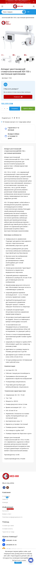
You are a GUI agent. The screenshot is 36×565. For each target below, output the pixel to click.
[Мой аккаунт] (34, 6)
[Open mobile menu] (2, 6)
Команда (5, 502)
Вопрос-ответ (6, 514)
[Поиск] (23, 11)
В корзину (15, 108)
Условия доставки (8, 525)
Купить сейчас (28, 108)
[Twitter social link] (14, 118)
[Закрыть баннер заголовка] (33, 2)
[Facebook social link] (12, 118)
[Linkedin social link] (19, 118)
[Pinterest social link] (17, 118)
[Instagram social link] (7, 487)
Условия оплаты (7, 529)
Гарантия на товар (8, 532)
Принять (18, 562)
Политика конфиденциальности (12, 517)
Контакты (7, 510)
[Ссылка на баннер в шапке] (15, 2)
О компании (6, 496)
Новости (5, 499)
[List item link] (18, 540)
